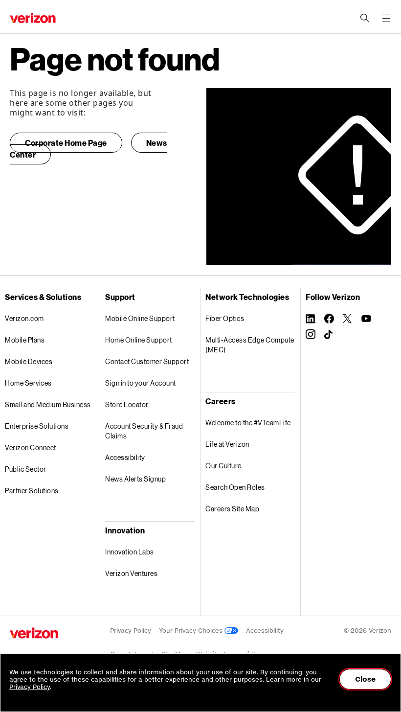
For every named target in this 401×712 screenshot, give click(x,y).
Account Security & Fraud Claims (144, 431)
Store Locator (127, 404)
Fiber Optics (224, 318)
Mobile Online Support (140, 318)
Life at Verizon (227, 444)
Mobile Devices (28, 361)
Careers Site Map (232, 509)
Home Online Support (138, 340)
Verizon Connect (30, 447)
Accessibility (125, 457)
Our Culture (223, 465)
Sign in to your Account (140, 383)
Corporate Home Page (66, 142)
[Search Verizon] (365, 18)
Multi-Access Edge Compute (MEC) (249, 345)
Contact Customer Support (147, 361)
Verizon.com (24, 318)
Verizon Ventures (131, 573)
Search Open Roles (235, 487)
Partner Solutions (32, 490)
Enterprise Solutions (36, 426)
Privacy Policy (130, 630)
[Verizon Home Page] (34, 633)
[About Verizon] (33, 18)
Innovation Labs (129, 552)
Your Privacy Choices (191, 630)
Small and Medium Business (48, 404)
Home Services (28, 383)
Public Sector (25, 469)
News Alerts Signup (135, 479)
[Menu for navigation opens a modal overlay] (386, 18)
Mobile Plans (25, 340)
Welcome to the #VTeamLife (248, 422)
